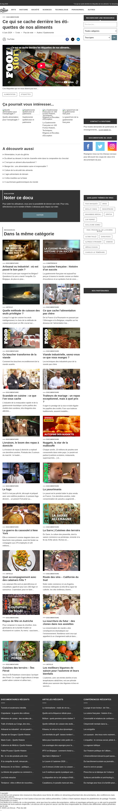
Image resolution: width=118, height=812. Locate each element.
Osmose (109, 242)
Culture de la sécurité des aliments (18, 170)
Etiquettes (26, 94)
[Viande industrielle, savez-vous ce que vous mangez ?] (61, 338)
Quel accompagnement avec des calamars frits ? (19, 578)
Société (35, 10)
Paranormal (78, 10)
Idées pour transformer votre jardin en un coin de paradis (58, 740)
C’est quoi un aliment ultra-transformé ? (20, 162)
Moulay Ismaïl (91, 209)
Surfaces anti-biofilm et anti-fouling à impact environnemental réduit (98, 778)
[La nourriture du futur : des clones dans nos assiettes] (61, 604)
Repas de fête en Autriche (18, 621)
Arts (13, 10)
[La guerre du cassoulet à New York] (21, 514)
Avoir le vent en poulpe (93, 767)
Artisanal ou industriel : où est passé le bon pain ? (20, 268)
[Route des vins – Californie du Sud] (61, 560)
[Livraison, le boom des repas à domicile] (21, 426)
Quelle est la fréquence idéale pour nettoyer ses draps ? (56, 713)
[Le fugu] (21, 473)
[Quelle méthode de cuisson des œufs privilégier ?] (21, 294)
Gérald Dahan (91, 247)
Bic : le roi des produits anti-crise (14, 756)
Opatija (109, 214)
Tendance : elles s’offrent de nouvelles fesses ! (16, 783)
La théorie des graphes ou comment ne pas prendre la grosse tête (17, 772)
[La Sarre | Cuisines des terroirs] (61, 514)
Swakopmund (107, 209)
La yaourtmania (52, 489)
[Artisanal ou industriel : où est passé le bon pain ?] (21, 250)
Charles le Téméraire (95, 252)
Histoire (23, 10)
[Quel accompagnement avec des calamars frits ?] (21, 560)
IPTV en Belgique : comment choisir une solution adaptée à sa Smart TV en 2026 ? (58, 751)
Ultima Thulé (90, 237)
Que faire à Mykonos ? (51, 756)
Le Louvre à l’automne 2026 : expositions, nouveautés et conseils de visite (58, 761)
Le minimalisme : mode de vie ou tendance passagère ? (55, 708)
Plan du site (21, 808)
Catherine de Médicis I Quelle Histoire (16, 745)
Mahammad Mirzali (93, 214)
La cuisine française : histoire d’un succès (97, 713)
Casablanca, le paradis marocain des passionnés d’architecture (57, 783)
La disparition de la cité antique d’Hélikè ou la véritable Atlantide (58, 778)
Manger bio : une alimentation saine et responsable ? (26, 166)
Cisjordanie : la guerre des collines (15, 713)
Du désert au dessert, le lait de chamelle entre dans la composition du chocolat (36, 158)
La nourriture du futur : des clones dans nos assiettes (59, 622)
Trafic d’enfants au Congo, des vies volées (15, 724)
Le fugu (7, 489)
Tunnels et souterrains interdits (13, 708)
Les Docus (10, 808)
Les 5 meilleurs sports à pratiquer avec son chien (58, 772)
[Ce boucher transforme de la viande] (21, 338)
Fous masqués (91, 204)
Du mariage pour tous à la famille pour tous (99, 783)
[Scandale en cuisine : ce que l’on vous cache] (21, 379)
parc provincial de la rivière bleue (100, 230)
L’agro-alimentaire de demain (16, 174)
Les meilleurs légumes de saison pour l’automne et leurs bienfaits (61, 670)
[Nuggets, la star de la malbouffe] (61, 426)
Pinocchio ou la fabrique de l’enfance (99, 772)
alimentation (9, 94)
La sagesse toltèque (92, 745)
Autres (91, 10)
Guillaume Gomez (92, 225)
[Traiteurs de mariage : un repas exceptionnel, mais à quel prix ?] (61, 379)
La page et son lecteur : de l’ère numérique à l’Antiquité (96, 708)
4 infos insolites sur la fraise (15, 178)
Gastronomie (48, 33)
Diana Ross (106, 237)
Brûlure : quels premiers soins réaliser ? (58, 718)
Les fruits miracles (8, 778)
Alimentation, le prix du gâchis (16, 154)
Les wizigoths (89, 729)
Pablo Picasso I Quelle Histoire (14, 751)
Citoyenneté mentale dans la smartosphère (95, 724)
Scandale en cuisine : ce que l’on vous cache (19, 397)
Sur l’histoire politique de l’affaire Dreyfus (97, 751)
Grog (104, 204)
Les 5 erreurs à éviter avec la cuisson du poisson (58, 767)
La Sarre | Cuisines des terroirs (61, 530)
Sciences (47, 10)
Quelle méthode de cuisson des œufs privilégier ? (21, 312)
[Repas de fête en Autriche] (21, 604)
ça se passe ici (105, 130)
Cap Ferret (90, 219)
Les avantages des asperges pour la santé (57, 745)
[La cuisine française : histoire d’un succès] (61, 250)
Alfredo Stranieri (93, 242)
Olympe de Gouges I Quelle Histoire (15, 735)
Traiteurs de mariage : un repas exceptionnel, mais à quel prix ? (61, 398)
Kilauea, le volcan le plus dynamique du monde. (58, 729)
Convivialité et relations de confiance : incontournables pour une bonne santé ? (100, 719)
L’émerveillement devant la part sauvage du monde (100, 756)
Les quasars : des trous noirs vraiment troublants (99, 735)
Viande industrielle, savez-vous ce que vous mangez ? (61, 356)
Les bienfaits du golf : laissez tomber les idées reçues (58, 735)
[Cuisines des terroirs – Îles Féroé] (21, 651)
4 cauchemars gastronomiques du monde (21, 182)
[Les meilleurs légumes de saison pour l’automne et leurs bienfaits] (61, 651)
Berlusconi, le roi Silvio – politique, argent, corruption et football (15, 767)
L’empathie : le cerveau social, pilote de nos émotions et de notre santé (100, 740)
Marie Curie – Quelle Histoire (13, 740)
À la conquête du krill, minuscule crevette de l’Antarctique (14, 761)
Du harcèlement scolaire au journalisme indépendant (100, 761)
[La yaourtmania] (61, 473)
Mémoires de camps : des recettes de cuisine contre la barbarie (16, 719)
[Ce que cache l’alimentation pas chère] (61, 294)
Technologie (61, 10)
